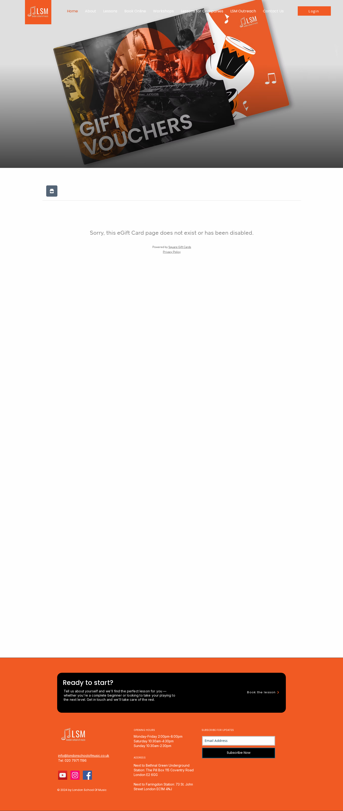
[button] (90, 11)
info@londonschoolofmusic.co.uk (83, 756)
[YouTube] (62, 775)
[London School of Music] (87, 775)
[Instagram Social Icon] (75, 775)
